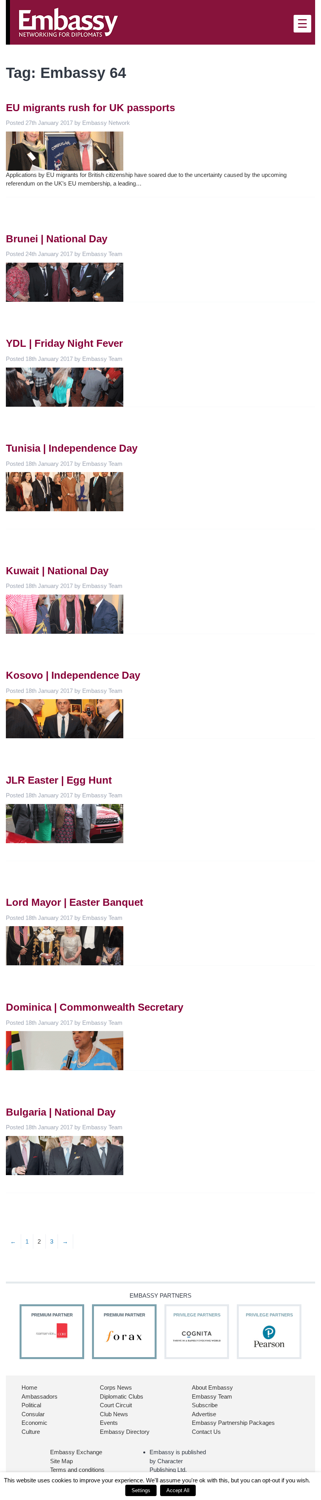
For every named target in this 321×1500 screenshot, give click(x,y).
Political (31, 1405)
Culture (31, 1431)
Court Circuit (116, 1405)
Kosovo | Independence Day (73, 675)
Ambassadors (40, 1396)
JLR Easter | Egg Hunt (59, 780)
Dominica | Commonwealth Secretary (94, 1007)
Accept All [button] (177, 1490)
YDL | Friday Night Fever (64, 343)
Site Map (61, 1461)
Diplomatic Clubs (121, 1396)
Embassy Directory (125, 1431)
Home (29, 1387)
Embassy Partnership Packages (233, 1422)
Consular (33, 1414)
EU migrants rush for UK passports (90, 108)
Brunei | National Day (56, 239)
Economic (34, 1422)
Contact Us (206, 1431)
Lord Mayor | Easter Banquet (74, 902)
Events (109, 1422)
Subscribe (205, 1405)
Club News (114, 1414)
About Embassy (212, 1387)
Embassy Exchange (76, 1452)
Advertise (204, 1414)
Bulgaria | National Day (60, 1112)
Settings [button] (141, 1490)
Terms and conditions (77, 1469)
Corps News (116, 1387)
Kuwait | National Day (57, 571)
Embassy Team (212, 1396)
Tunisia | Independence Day (71, 448)
